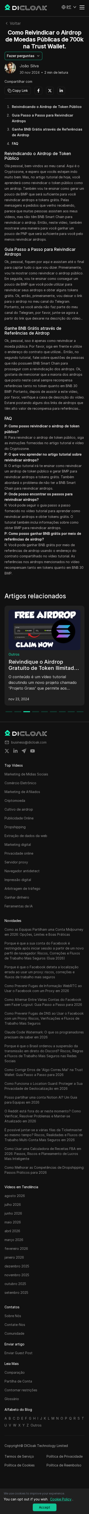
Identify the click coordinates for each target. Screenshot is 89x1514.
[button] (68, 7)
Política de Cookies (20, 1465)
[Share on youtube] (32, 751)
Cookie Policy (60, 1499)
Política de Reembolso (64, 1465)
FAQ (15, 143)
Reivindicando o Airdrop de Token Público (47, 107)
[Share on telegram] (24, 751)
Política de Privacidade (65, 1456)
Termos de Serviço (19, 1456)
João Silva (29, 66)
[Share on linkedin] (15, 751)
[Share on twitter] (7, 751)
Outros (14, 654)
